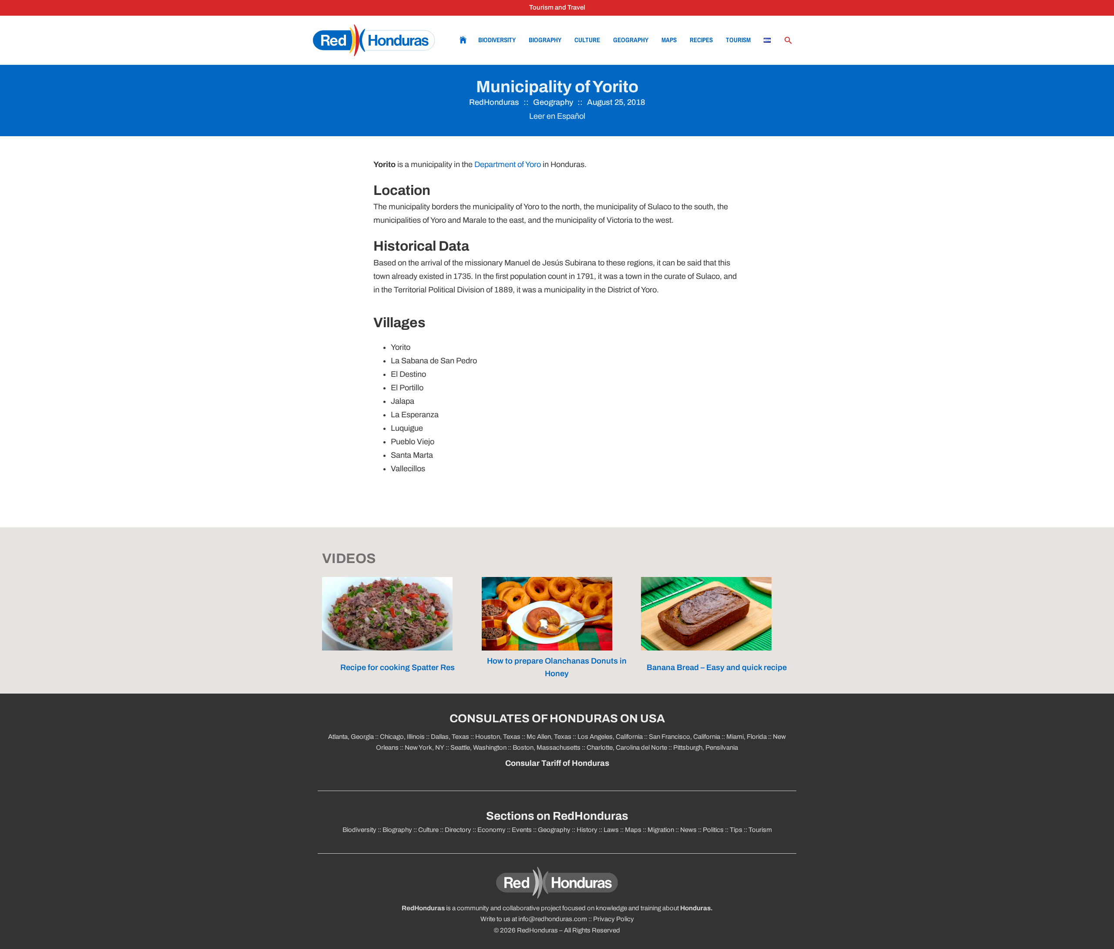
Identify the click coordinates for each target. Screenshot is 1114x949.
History (587, 829)
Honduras (695, 908)
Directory (458, 829)
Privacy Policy (613, 918)
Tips (736, 829)
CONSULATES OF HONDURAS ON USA (557, 718)
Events (522, 829)
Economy (491, 829)
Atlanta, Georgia (351, 736)
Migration (661, 829)
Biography (545, 39)
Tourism (738, 39)
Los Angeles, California (610, 736)
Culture (587, 39)
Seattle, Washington (478, 747)
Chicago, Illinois (402, 736)
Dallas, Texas (450, 736)
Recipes (701, 39)
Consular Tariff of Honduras (557, 763)
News (688, 829)
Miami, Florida (746, 736)
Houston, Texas (497, 736)
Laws (611, 829)
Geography (630, 39)
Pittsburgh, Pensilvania (705, 747)
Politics (713, 829)
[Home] (374, 40)
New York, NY (424, 747)
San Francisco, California (684, 736)
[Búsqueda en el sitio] (788, 40)
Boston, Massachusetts (546, 747)
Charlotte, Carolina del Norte (627, 747)
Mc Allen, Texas (549, 736)
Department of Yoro (507, 164)
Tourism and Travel (557, 7)
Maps (669, 39)
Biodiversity (497, 39)
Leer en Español (557, 116)
